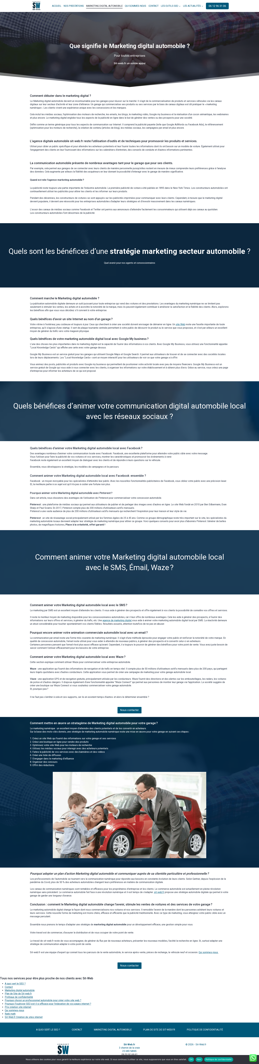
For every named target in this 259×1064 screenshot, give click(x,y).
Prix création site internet (18, 1007)
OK (191, 1059)
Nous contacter (129, 710)
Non (199, 1059)
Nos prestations (74, 5)
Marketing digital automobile (104, 5)
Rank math (10, 1013)
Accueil (56, 5)
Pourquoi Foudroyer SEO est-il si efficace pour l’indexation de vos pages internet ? (48, 1003)
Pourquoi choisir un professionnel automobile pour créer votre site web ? (43, 1000)
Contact (154, 5)
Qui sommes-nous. (208, 952)
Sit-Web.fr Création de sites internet (24, 1017)
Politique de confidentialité (19, 997)
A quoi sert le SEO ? (15, 983)
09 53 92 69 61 (129, 1054)
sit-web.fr (159, 892)
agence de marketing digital (117, 620)
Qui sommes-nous (135, 5)
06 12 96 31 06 (217, 5)
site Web (180, 324)
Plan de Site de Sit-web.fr (18, 993)
